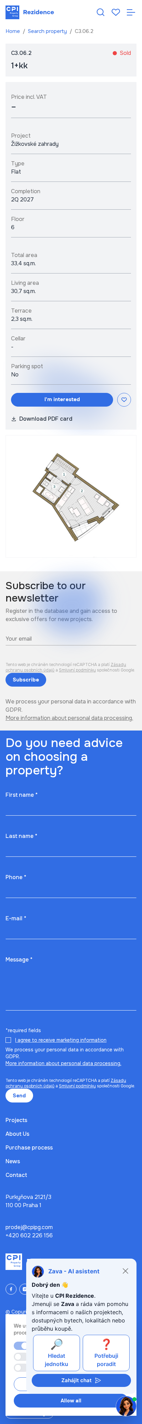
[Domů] (30, 12)
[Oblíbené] (115, 12)
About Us (17, 1133)
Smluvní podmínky (77, 670)
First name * (22, 794)
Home (13, 31)
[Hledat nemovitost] (100, 12)
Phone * (16, 877)
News (13, 1161)
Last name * (21, 836)
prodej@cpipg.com (29, 1227)
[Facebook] (11, 1289)
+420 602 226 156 (29, 1235)
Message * (19, 959)
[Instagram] (24, 1289)
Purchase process (29, 1147)
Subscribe (26, 679)
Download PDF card (45, 418)
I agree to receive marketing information (60, 1040)
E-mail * (16, 918)
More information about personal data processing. (69, 718)
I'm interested (62, 399)
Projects (16, 1120)
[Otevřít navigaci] (130, 12)
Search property (48, 31)
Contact (16, 1175)
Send (19, 1095)
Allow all (71, 1401)
